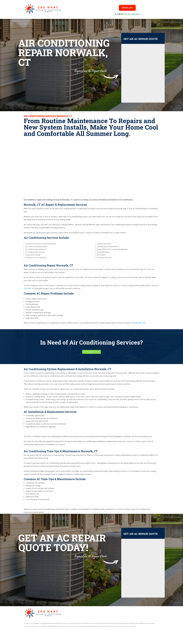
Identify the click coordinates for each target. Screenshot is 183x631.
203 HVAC (27, 288)
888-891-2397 (127, 8)
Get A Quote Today (91, 352)
